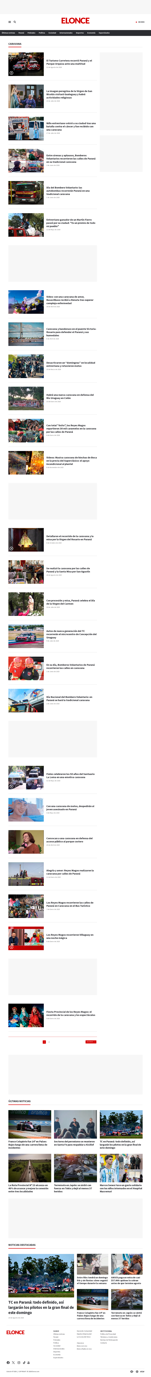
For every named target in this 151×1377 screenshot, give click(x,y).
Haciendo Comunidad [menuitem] (84, 1331)
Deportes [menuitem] (80, 33)
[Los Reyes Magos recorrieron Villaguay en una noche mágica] (26, 938)
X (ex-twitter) (13, 1363)
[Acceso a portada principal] (76, 21)
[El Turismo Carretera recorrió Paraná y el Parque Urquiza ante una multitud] (26, 64)
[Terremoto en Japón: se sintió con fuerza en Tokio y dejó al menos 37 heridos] (75, 1168)
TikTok (24, 1363)
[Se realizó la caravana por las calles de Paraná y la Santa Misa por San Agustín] (26, 572)
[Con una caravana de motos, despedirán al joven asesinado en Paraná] (26, 810)
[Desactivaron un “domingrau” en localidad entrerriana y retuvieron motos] (26, 366)
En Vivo (141, 22)
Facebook (8, 1363)
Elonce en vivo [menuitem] (82, 1346)
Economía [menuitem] (91, 33)
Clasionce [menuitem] (80, 1343)
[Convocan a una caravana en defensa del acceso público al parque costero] (26, 842)
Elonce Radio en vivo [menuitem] (84, 1349)
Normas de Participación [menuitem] (109, 1340)
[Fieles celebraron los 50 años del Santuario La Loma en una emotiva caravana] (26, 777)
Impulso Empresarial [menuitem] (84, 1334)
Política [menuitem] (42, 33)
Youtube (28, 1363)
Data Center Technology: (136, 1371)
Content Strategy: (131, 1371)
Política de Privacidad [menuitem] (108, 1334)
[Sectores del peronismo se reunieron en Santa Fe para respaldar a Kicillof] (75, 1124)
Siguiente (90, 1042)
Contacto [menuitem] (103, 1343)
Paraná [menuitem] (21, 33)
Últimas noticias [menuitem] (8, 33)
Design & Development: (141, 1371)
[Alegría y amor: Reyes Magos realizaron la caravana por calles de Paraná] (26, 874)
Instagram (19, 1363)
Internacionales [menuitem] (66, 33)
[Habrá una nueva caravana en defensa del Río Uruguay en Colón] (26, 398)
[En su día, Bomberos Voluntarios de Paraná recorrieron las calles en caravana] (26, 668)
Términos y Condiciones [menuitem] (108, 1337)
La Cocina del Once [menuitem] (83, 1337)
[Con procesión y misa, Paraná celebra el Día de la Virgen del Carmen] (26, 604)
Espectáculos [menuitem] (104, 33)
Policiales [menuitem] (31, 33)
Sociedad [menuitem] (52, 33)
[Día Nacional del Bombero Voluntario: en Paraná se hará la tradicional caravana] (26, 700)
